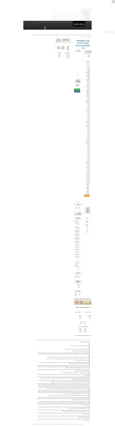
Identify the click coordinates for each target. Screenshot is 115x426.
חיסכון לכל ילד (39, 35)
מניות (38, 22)
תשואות (89, 36)
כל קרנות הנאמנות (64, 424)
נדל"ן (59, 424)
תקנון (57, 424)
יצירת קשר (74, 424)
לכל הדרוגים (77, 91)
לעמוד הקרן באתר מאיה (88, 52)
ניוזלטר (81, 424)
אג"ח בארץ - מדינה (88, 63)
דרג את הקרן (77, 89)
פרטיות (54, 424)
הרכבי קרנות (62, 35)
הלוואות (50, 424)
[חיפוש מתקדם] (114, 33)
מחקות (80, 35)
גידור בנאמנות (70, 35)
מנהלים (55, 35)
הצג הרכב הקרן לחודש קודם (59, 55)
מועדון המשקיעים (39, 424)
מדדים (41, 22)
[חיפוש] (88, 21)
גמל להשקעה (34, 35)
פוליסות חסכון (47, 22)
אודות (78, 424)
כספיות (86, 35)
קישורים (34, 424)
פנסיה (61, 22)
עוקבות (77, 35)
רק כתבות (70, 424)
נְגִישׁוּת (113, 0)
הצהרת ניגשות (46, 424)
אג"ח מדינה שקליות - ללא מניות (88, 66)
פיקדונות (83, 35)
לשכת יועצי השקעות (54, 22)
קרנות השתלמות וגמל (68, 22)
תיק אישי (89, 35)
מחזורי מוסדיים (45, 35)
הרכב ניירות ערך (83, 36)
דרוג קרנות (66, 35)
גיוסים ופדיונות (50, 35)
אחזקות (58, 35)
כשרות (74, 35)
